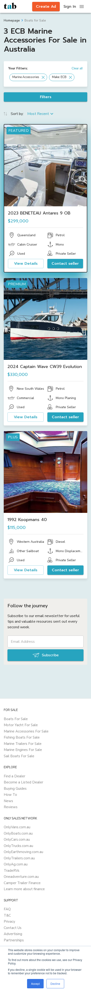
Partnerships (14, 940)
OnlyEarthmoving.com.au (23, 852)
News (8, 801)
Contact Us (12, 927)
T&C (7, 915)
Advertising (13, 934)
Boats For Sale (16, 719)
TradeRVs (11, 870)
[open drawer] (81, 6)
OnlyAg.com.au (16, 864)
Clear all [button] (77, 68)
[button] (28, 77)
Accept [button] (35, 984)
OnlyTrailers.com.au (19, 858)
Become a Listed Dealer (23, 782)
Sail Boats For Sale (19, 756)
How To (10, 794)
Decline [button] (55, 984)
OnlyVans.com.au (17, 827)
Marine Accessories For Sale (26, 731)
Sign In (69, 6)
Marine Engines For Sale (23, 749)
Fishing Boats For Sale (22, 737)
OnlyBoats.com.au (18, 833)
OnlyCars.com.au (17, 839)
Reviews (11, 807)
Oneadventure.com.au (21, 876)
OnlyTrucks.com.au (18, 845)
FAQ (7, 909)
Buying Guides (15, 788)
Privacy (9, 921)
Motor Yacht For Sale (21, 725)
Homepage (12, 20)
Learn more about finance (24, 889)
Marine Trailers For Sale (23, 743)
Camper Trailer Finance (22, 883)
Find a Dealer (14, 776)
